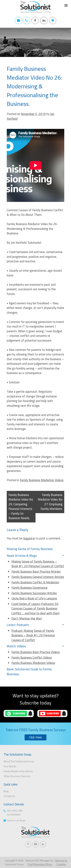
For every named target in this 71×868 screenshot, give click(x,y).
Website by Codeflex (61, 862)
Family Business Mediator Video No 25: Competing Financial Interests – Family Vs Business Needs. (21, 507)
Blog (6, 791)
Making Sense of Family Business (30, 548)
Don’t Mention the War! (26, 618)
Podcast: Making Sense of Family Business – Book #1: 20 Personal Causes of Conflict (33, 635)
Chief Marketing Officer (39, 864)
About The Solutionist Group (19, 761)
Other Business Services (17, 776)
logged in (29, 538)
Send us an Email (16, 820)
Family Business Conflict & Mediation (35, 582)
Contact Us (9, 796)
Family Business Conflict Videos (31, 657)
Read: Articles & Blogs (22, 555)
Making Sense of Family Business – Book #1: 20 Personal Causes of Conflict (37, 564)
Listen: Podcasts (18, 624)
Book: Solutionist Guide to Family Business (29, 672)
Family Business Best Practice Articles (36, 571)
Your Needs (10, 766)
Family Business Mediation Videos (42, 480)
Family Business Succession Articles (34, 593)
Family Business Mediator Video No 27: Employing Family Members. (50, 502)
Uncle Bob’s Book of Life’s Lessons (34, 598)
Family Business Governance (29, 587)
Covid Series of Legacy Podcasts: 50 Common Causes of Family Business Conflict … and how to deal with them (35, 608)
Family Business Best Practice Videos (35, 652)
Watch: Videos (16, 646)
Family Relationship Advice (18, 771)
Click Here (35, 737)
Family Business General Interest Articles (37, 576)
